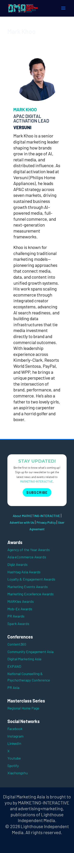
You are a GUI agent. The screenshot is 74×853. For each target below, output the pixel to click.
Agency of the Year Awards (28, 549)
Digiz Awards (17, 564)
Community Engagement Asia (30, 651)
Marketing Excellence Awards (30, 594)
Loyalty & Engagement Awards (31, 579)
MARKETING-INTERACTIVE (36, 481)
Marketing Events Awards (27, 586)
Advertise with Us (22, 522)
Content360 (16, 644)
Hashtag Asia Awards (23, 572)
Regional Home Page (23, 708)
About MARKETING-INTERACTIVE (36, 516)
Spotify (13, 765)
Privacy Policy (46, 522)
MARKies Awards (20, 601)
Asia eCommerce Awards (26, 557)
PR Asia (13, 687)
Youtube (14, 758)
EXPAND (14, 666)
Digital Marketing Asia (24, 659)
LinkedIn (14, 743)
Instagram (15, 736)
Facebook (14, 728)
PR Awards (15, 616)
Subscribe (37, 492)
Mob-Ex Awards (19, 609)
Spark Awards (18, 623)
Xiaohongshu (17, 773)
